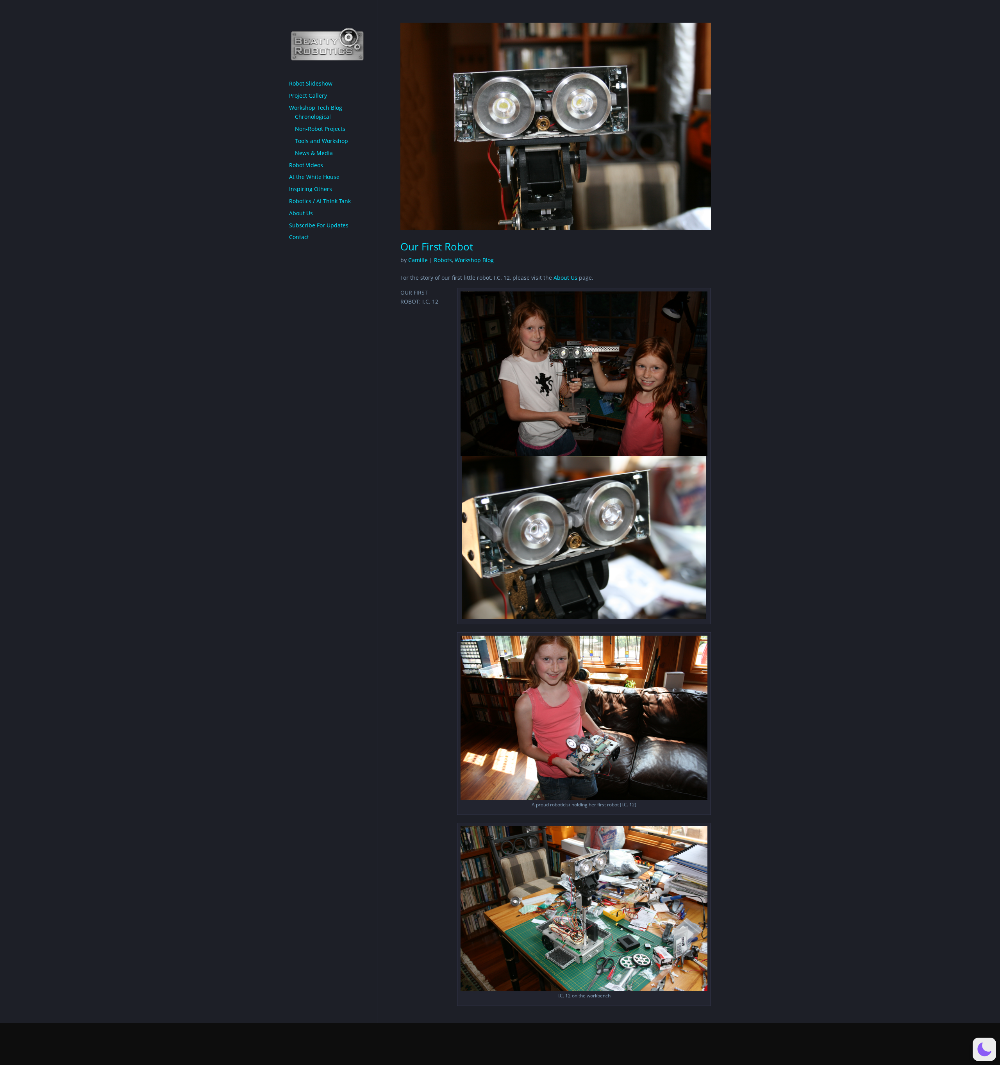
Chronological (313, 116)
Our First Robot (436, 246)
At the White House (314, 176)
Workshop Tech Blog (315, 107)
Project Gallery (308, 95)
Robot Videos (306, 165)
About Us (565, 277)
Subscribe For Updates (318, 225)
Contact (299, 237)
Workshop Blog (474, 260)
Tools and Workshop (321, 141)
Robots (443, 260)
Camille (418, 260)
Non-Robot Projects (320, 128)
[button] (984, 1049)
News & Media (314, 153)
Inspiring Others (310, 189)
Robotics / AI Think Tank (320, 201)
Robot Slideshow (310, 83)
